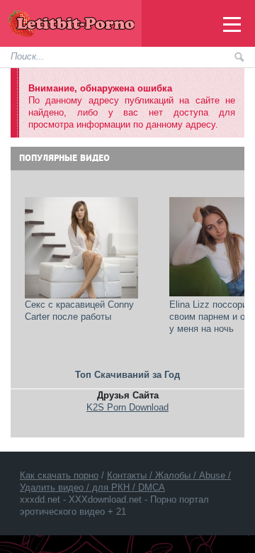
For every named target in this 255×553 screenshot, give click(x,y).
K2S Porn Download (127, 407)
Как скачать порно (59, 475)
